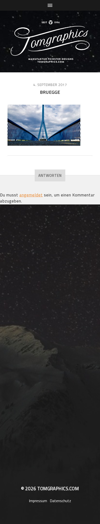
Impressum (38, 501)
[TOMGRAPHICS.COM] (50, 41)
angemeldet (31, 195)
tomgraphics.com (58, 488)
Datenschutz (60, 501)
